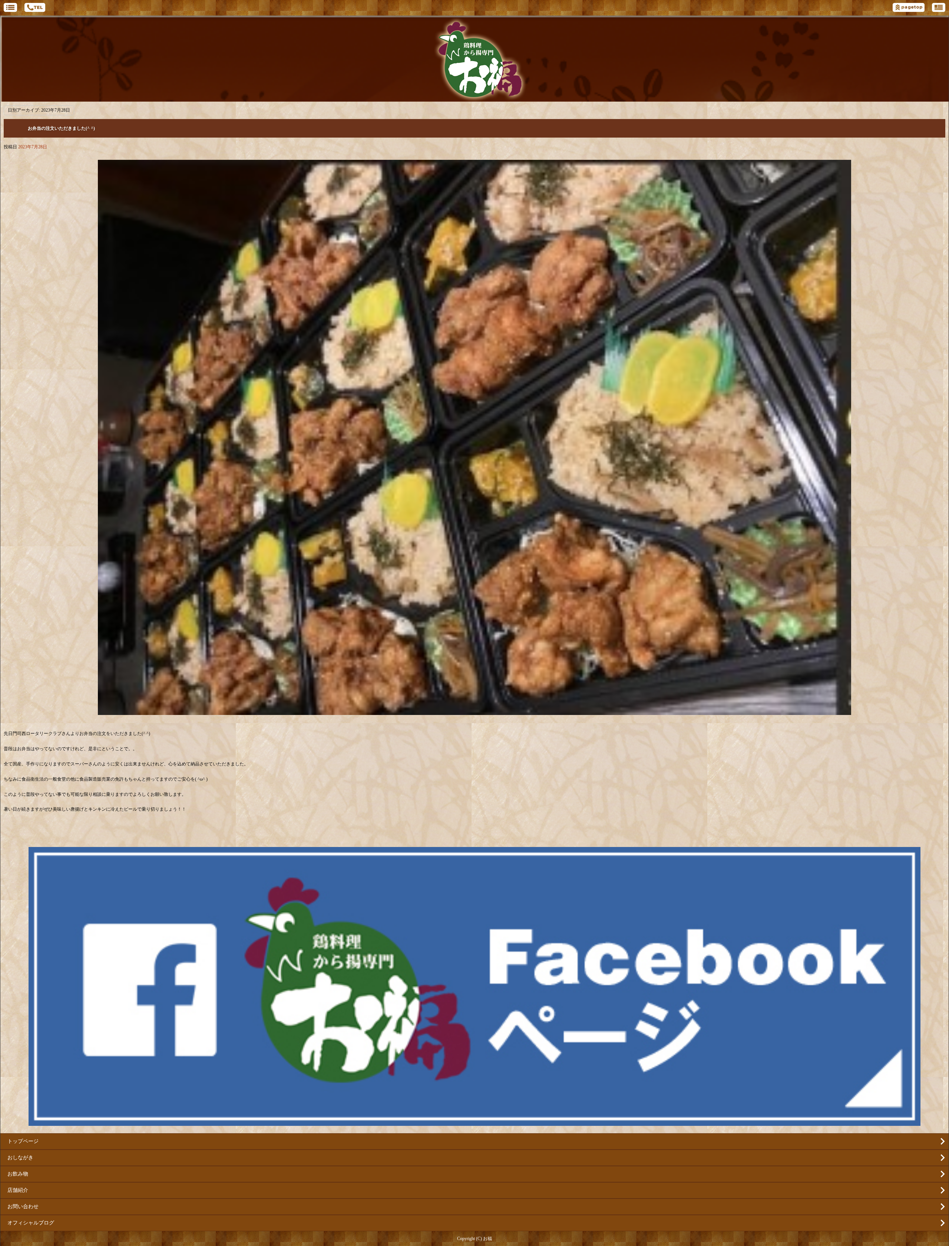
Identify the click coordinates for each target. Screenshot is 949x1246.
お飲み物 (17, 1174)
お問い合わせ (23, 1206)
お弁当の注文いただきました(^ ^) (61, 128)
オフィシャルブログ (30, 1223)
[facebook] (474, 1122)
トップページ (23, 1141)
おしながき (20, 1157)
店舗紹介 (17, 1190)
